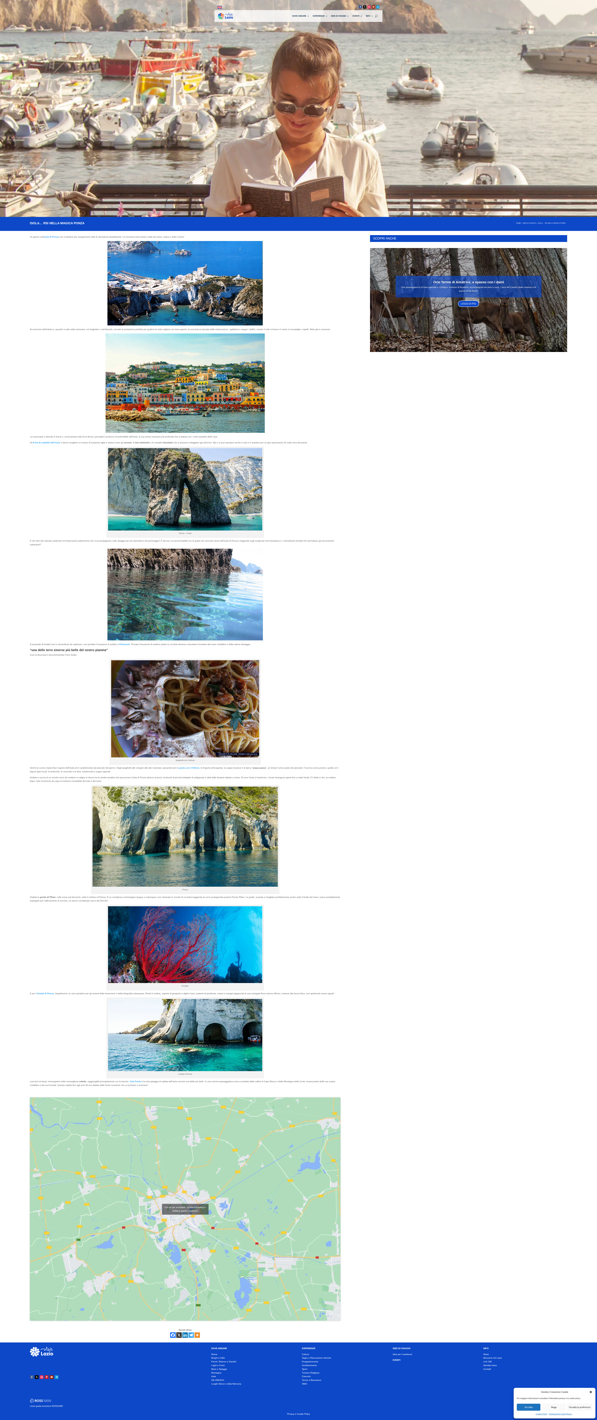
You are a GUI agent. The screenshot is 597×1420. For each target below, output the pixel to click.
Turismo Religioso (310, 1373)
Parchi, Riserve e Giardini (223, 1361)
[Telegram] (191, 1335)
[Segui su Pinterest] (47, 1377)
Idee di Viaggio (338, 16)
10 (480, 345)
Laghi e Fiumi (218, 1365)
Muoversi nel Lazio (492, 1358)
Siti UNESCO (217, 1380)
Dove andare (299, 16)
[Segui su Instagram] (369, 7)
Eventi (356, 16)
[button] (590, 1392)
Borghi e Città (218, 1358)
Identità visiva (490, 1365)
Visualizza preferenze (580, 1407)
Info (368, 16)
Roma (214, 1354)
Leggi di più (468, 303)
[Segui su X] (364, 7)
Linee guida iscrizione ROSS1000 (46, 1406)
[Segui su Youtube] (373, 7)
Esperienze (319, 16)
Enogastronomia (310, 1361)
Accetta (528, 1407)
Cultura (305, 1354)
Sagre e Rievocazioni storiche (316, 1358)
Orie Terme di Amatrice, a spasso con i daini (468, 282)
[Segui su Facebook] (360, 7)
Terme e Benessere (311, 1380)
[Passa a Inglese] (220, 7)
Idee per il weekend (402, 1354)
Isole (213, 1376)
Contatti (487, 1369)
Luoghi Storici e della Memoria (226, 1384)
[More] (197, 1335)
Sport (304, 1369)
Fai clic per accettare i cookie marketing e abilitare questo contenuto (185, 1209)
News (486, 1354)
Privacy (290, 1414)
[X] (179, 1335)
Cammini (306, 1376)
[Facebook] (173, 1335)
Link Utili (487, 1361)
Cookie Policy (541, 1414)
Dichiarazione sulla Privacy (560, 1414)
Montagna (216, 1373)
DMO (304, 1384)
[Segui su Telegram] (377, 7)
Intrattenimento (309, 1365)
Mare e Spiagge (219, 1369)
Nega (553, 1407)
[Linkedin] (185, 1335)
